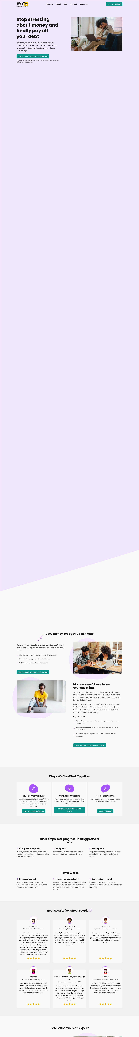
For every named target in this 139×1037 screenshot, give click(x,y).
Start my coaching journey (34, 811)
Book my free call (106, 811)
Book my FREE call (114, 4)
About (58, 4)
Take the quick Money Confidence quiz (33, 56)
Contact (73, 4)
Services (50, 4)
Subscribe (84, 4)
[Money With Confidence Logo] (22, 4)
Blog (65, 4)
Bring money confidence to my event (71, 810)
